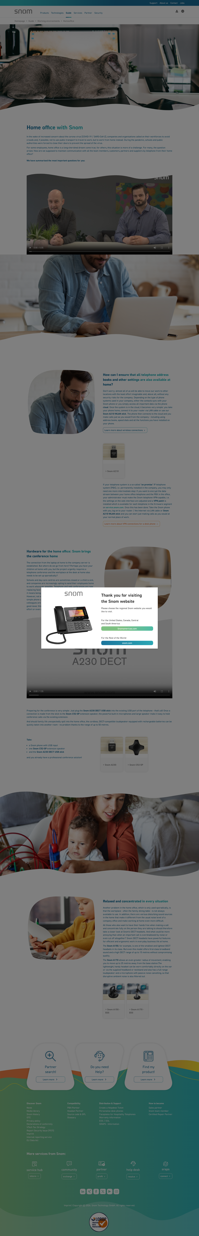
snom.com (127, 642)
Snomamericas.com (127, 628)
